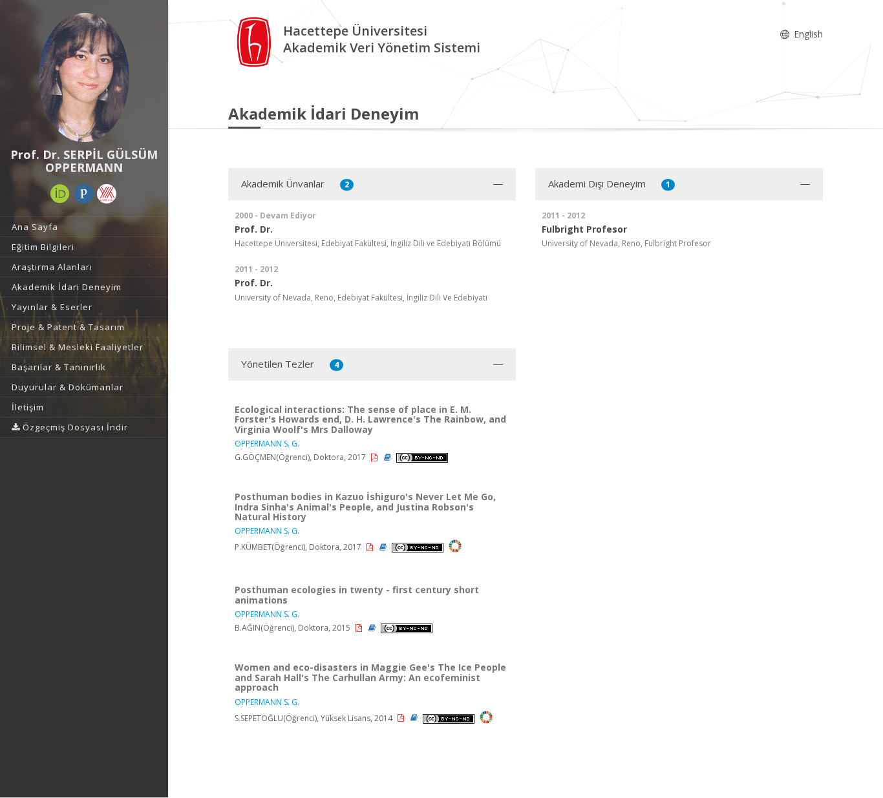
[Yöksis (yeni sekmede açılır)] (106, 194)
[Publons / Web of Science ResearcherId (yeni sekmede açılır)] (84, 194)
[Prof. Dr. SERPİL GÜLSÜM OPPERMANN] (84, 77)
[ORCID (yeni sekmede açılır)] (60, 194)
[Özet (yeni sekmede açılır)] (388, 457)
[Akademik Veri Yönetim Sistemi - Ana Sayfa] (255, 41)
